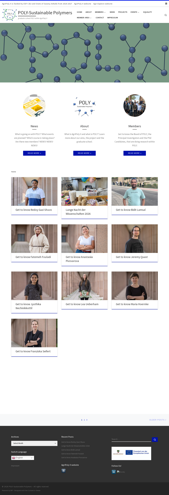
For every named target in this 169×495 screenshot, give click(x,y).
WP (12, 490)
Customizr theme (34, 490)
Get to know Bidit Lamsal (131, 210)
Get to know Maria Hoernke (132, 304)
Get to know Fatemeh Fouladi (33, 257)
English (19, 458)
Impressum (15, 466)
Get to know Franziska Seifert (33, 351)
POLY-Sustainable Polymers (20, 486)
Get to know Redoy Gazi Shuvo (34, 210)
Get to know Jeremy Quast (132, 257)
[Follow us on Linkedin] (166, 3)
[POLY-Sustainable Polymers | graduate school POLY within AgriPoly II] (9, 14)
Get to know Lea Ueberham (82, 304)
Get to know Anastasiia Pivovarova (74, 457)
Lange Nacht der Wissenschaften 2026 (75, 446)
